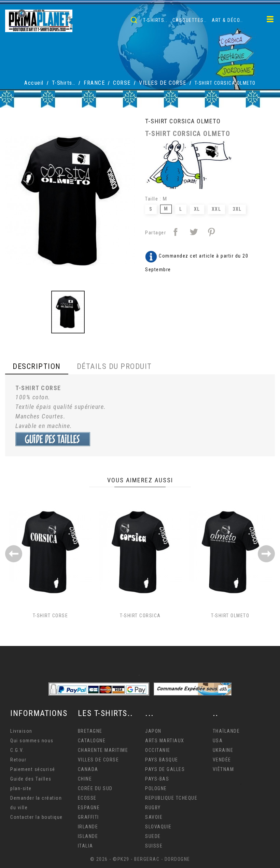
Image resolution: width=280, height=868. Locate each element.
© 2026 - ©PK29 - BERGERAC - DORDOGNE (140, 859)
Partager (175, 232)
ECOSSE (87, 798)
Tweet (193, 232)
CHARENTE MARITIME (103, 750)
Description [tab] (37, 366)
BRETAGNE (90, 731)
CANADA (88, 769)
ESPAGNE (89, 807)
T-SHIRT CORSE (50, 615)
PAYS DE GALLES (165, 769)
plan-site (21, 788)
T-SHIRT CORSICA (140, 615)
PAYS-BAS (157, 779)
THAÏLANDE (226, 731)
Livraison (21, 731)
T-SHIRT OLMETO (230, 615)
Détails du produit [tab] (114, 366)
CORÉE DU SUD (95, 788)
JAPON (153, 731)
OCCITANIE (157, 750)
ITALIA (85, 846)
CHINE (85, 779)
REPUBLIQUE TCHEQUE (171, 798)
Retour (18, 759)
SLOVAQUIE (158, 826)
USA (218, 740)
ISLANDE (88, 836)
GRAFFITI (88, 817)
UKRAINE (223, 750)
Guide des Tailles (31, 779)
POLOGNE (156, 788)
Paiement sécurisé (32, 769)
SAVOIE (154, 817)
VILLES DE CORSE (98, 759)
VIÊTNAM (223, 769)
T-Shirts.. (155, 20)
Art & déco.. (227, 20)
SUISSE (154, 846)
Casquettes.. (189, 20)
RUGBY (153, 807)
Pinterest (211, 232)
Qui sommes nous (32, 740)
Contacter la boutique (36, 817)
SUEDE (153, 836)
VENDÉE (222, 759)
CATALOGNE (92, 740)
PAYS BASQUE (161, 759)
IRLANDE (88, 826)
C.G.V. (17, 750)
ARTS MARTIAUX (164, 740)
